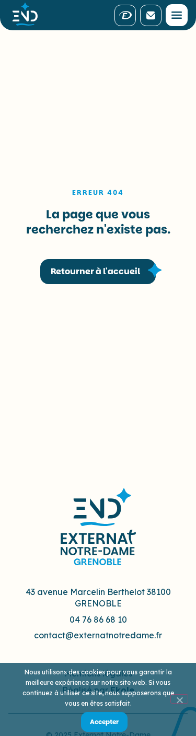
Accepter (104, 721)
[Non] (179, 699)
